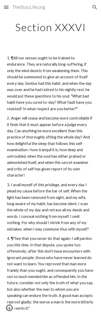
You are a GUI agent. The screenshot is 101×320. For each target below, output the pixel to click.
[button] (6, 7)
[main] (50, 27)
